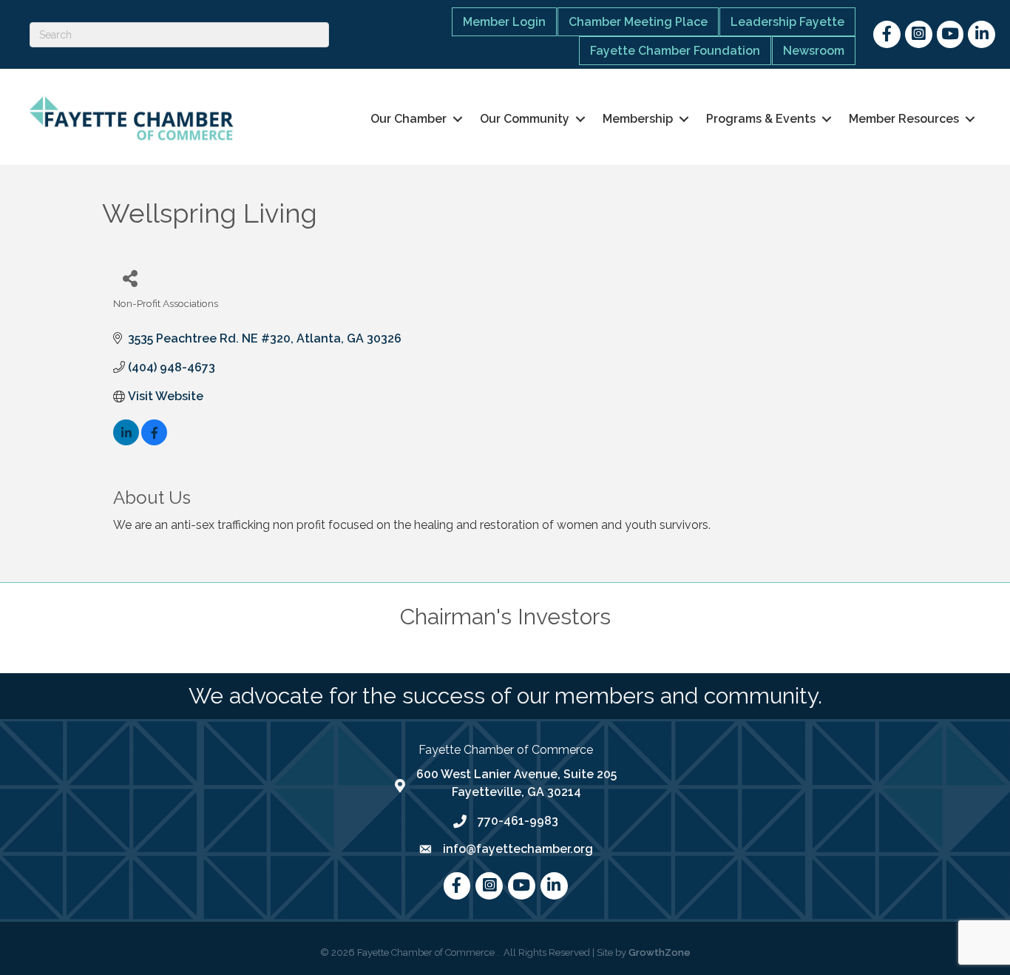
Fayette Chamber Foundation (675, 51)
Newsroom (813, 51)
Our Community (524, 119)
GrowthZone (659, 952)
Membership (638, 119)
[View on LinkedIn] (126, 441)
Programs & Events (761, 119)
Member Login (504, 22)
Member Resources (904, 119)
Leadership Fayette (787, 22)
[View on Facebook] (154, 441)
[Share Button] (129, 277)
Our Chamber (408, 119)
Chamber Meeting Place (638, 22)
